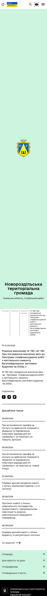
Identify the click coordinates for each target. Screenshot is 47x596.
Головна (5, 311)
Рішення (14, 311)
